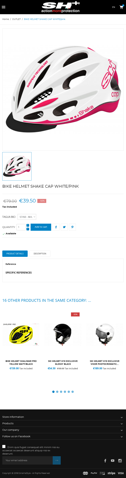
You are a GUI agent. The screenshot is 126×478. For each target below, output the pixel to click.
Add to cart (41, 227)
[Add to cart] (95, 375)
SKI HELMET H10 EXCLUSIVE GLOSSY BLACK (63, 362)
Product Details (15, 253)
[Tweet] (64, 227)
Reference (11, 264)
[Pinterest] (72, 227)
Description (40, 253)
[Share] (56, 227)
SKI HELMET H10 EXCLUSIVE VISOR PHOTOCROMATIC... (104, 362)
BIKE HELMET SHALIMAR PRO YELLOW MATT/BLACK (21, 362)
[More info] (72, 375)
